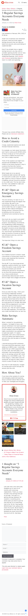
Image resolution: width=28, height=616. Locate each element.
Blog (8, 8)
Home (3, 8)
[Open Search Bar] (19, 2)
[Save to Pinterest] (6, 30)
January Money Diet (10, 450)
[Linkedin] (17, 418)
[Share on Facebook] (3, 30)
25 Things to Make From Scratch (14, 452)
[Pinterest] (11, 418)
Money (13, 8)
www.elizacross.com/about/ (10, 414)
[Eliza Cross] (7, 2)
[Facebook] (13, 418)
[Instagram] (15, 418)
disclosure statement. (17, 134)
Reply (5, 516)
